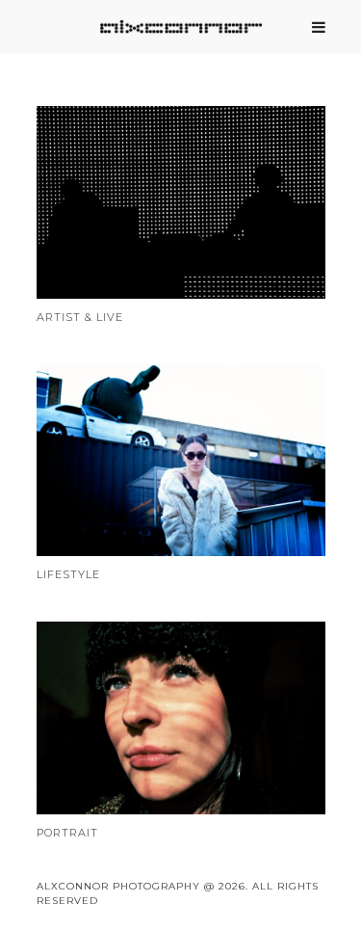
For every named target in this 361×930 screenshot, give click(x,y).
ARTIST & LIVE (80, 317)
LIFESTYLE (68, 574)
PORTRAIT (67, 832)
